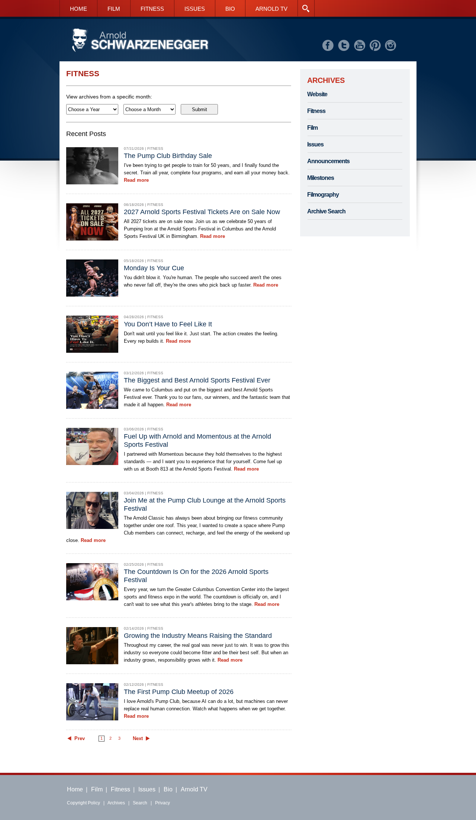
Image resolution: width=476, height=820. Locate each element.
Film (312, 128)
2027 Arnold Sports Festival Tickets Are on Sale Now (202, 212)
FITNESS (152, 9)
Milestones (320, 178)
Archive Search (326, 211)
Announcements (328, 161)
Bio (168, 789)
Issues (315, 144)
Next (138, 738)
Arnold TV (194, 789)
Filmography (323, 194)
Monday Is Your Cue (154, 268)
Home (75, 789)
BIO (230, 9)
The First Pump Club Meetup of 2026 (179, 691)
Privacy (162, 803)
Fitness (316, 111)
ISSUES (194, 9)
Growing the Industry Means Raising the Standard (198, 635)
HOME (78, 9)
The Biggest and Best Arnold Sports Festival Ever (197, 380)
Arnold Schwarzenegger (140, 41)
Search (140, 803)
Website (317, 94)
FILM (113, 9)
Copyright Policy (83, 803)
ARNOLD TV (271, 9)
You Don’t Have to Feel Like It (168, 324)
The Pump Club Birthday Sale (168, 155)
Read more (136, 180)
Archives (116, 803)
